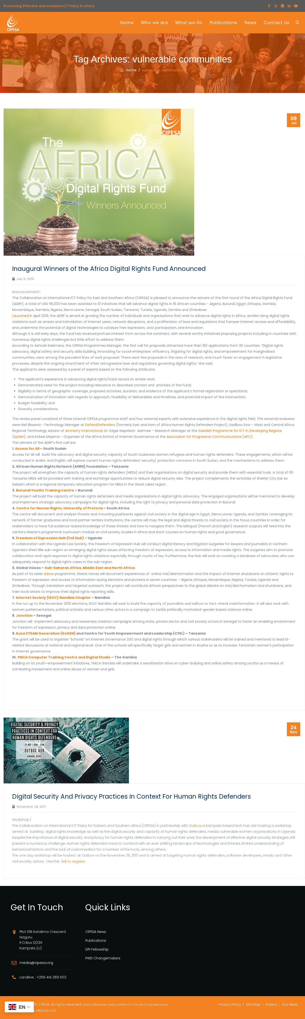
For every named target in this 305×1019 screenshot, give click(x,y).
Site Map (253, 1004)
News (250, 23)
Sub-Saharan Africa (63, 567)
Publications (223, 23)
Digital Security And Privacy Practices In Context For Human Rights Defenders (131, 796)
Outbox (195, 825)
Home (127, 23)
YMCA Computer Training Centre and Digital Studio (64, 657)
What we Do (189, 23)
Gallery (271, 1004)
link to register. (73, 861)
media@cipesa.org (36, 962)
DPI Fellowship (97, 949)
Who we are (154, 23)
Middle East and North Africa (109, 567)
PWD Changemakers (102, 958)
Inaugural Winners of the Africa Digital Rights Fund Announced (109, 268)
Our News (290, 1004)
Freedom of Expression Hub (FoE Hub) (50, 538)
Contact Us (277, 23)
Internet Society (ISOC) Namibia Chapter (53, 597)
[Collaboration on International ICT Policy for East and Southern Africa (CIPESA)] (13, 22)
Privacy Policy (229, 1004)
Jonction (24, 615)
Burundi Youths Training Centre (45, 490)
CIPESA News (95, 931)
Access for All (27, 448)
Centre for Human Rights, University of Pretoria (59, 508)
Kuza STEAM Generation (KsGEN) (46, 633)
